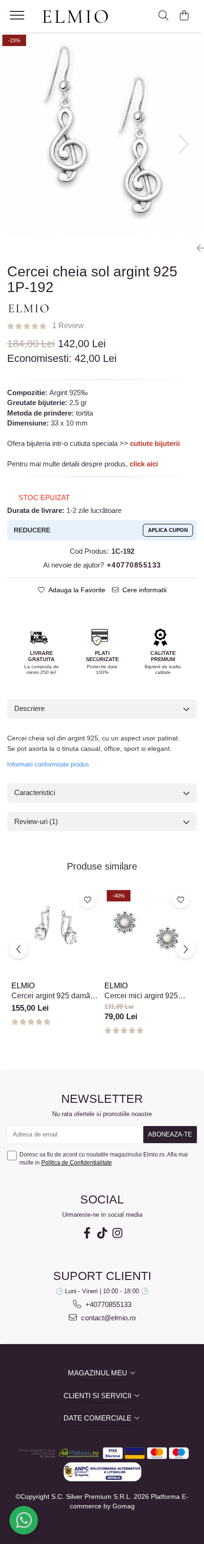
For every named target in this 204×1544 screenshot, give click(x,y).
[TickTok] (102, 1233)
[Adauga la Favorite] (87, 899)
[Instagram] (117, 1233)
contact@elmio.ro (107, 1318)
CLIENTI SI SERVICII (98, 1396)
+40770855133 (107, 1304)
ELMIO (23, 986)
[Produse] (18, 18)
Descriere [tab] (29, 708)
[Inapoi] (197, 248)
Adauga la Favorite (76, 590)
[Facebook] (87, 1233)
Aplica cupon (168, 530)
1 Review (68, 326)
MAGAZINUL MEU (98, 1373)
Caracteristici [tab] (34, 792)
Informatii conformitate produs (48, 764)
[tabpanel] (102, 134)
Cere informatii (144, 590)
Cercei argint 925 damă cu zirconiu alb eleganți (50, 996)
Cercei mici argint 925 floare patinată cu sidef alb (148, 996)
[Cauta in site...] (163, 16)
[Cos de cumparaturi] (183, 16)
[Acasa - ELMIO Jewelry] (78, 17)
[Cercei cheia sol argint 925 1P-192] (102, 134)
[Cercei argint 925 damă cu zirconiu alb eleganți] (55, 932)
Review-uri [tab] (36, 821)
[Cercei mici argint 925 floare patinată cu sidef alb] (148, 932)
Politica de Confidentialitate (76, 1162)
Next (186, 144)
